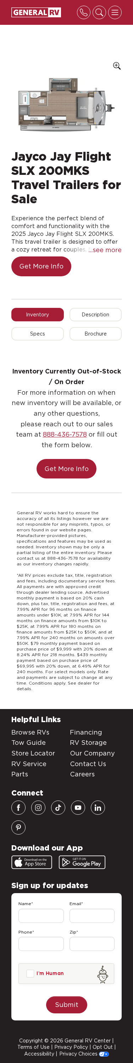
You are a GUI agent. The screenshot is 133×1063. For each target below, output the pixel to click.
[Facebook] (18, 808)
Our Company (92, 753)
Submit (66, 1004)
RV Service (28, 764)
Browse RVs (30, 732)
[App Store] (31, 862)
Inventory (37, 314)
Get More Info (41, 266)
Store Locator (33, 753)
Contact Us (88, 764)
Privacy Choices (79, 1054)
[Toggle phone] (83, 12)
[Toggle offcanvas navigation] (115, 12)
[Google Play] (82, 862)
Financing (86, 732)
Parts (19, 774)
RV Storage (88, 742)
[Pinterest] (18, 827)
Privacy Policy (71, 1047)
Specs (37, 334)
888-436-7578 (65, 434)
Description (95, 314)
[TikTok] (58, 808)
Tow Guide (28, 742)
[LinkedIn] (98, 808)
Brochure (95, 334)
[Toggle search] (99, 12)
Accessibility (39, 1054)
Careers (82, 774)
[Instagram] (38, 808)
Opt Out (103, 1047)
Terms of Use (33, 1047)
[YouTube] (78, 808)
